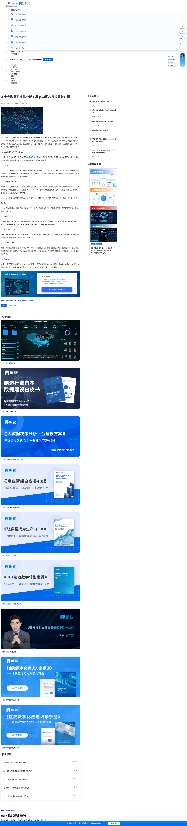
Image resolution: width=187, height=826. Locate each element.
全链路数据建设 (20, 14)
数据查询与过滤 (20, 25)
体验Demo (13, 305)
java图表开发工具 (32, 157)
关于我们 (14, 83)
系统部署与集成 (20, 42)
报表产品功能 (16, 10)
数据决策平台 (20, 48)
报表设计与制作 (20, 20)
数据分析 (74, 198)
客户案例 (14, 54)
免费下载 (48, 59)
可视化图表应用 (20, 31)
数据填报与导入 (20, 37)
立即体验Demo (96, 244)
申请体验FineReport (8, 810)
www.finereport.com (25, 300)
